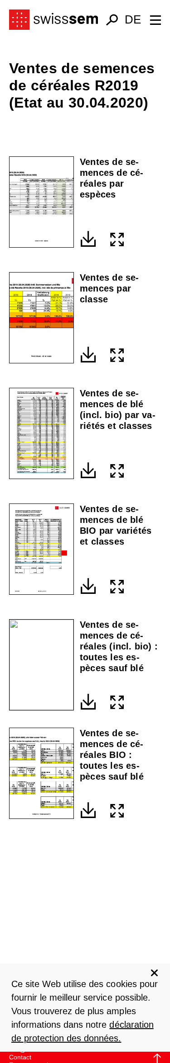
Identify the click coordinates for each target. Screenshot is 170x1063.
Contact (20, 1057)
